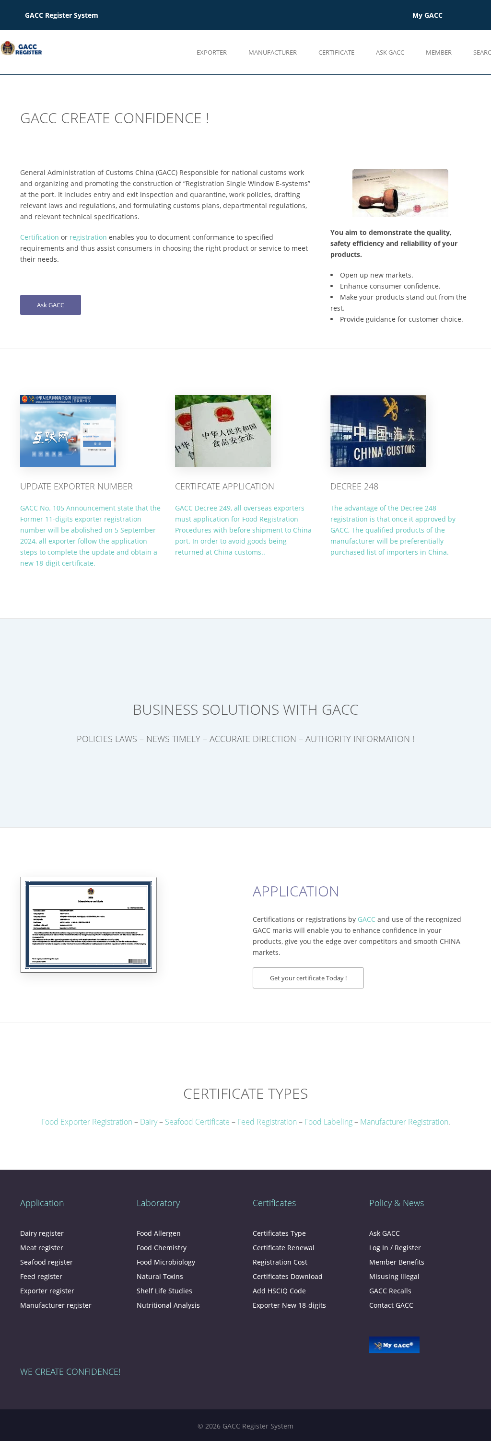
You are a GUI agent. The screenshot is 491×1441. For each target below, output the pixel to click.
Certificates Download (288, 1276)
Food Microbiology (166, 1262)
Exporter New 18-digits (289, 1305)
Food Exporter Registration (86, 1121)
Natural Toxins (160, 1276)
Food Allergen (159, 1233)
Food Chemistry (162, 1247)
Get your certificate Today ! (308, 978)
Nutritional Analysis (168, 1305)
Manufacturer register (56, 1305)
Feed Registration (267, 1121)
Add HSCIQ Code (279, 1290)
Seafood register (46, 1262)
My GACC (427, 15)
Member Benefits (396, 1262)
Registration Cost (280, 1262)
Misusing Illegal (394, 1276)
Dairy (149, 1121)
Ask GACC (50, 305)
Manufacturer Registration (404, 1121)
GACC (366, 919)
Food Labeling (328, 1121)
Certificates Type (279, 1233)
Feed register (41, 1276)
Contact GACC (391, 1305)
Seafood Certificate (197, 1121)
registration (88, 237)
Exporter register (47, 1290)
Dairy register (42, 1233)
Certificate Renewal (284, 1247)
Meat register (41, 1247)
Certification (39, 237)
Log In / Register (395, 1247)
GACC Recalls (390, 1290)
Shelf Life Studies (164, 1290)
